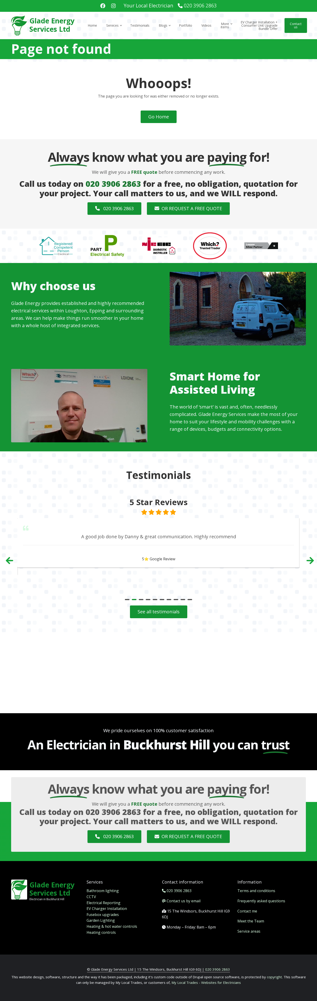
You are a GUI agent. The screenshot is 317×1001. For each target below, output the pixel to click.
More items (227, 30)
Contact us (296, 25)
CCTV (91, 896)
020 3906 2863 (200, 5)
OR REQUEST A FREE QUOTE (192, 208)
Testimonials (139, 25)
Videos (206, 25)
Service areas (248, 931)
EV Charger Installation (107, 908)
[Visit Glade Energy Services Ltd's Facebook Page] (102, 6)
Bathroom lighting (103, 890)
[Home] (19, 25)
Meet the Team (250, 921)
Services (114, 29)
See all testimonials (159, 611)
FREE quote (144, 172)
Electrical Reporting (103, 902)
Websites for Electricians (221, 982)
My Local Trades (184, 982)
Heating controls (101, 932)
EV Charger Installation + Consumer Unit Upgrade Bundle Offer (259, 25)
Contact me (247, 911)
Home (92, 25)
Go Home (158, 117)
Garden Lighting (101, 920)
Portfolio (185, 25)
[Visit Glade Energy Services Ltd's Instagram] (113, 6)
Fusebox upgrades (103, 914)
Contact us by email (184, 900)
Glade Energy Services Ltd (51, 25)
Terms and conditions (256, 890)
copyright (274, 977)
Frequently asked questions (261, 900)
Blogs (165, 29)
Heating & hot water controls (112, 926)
